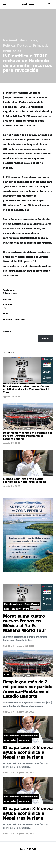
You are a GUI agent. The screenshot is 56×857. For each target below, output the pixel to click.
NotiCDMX (8, 304)
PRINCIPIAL (25, 740)
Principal (40, 45)
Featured (8, 319)
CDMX (7, 674)
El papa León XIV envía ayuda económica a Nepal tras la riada (24, 480)
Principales (12, 50)
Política (9, 45)
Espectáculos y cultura (16, 608)
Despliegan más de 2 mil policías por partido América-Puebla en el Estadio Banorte (27, 436)
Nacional (10, 40)
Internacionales (29, 735)
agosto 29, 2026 (11, 396)
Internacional (11, 735)
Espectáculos (31, 604)
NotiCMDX (28, 4)
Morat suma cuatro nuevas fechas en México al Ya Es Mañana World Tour (26, 389)
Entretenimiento (13, 604)
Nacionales (28, 40)
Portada (23, 45)
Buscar (7, 331)
